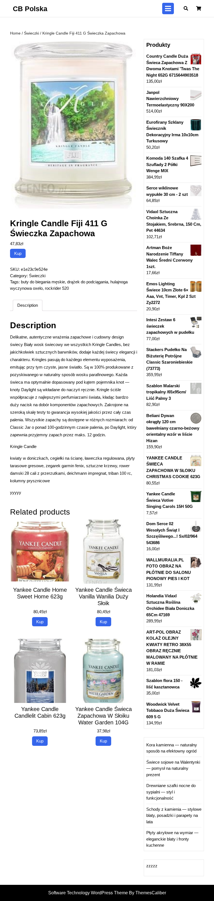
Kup (17, 253)
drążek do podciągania (87, 281)
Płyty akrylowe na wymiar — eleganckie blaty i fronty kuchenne (172, 839)
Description (27, 305)
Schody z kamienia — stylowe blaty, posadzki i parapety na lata (173, 815)
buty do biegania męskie (43, 281)
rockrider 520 (57, 288)
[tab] (168, 8)
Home (15, 33)
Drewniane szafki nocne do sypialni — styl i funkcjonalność (171, 791)
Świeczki (31, 33)
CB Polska (30, 9)
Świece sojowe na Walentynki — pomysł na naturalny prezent (173, 768)
